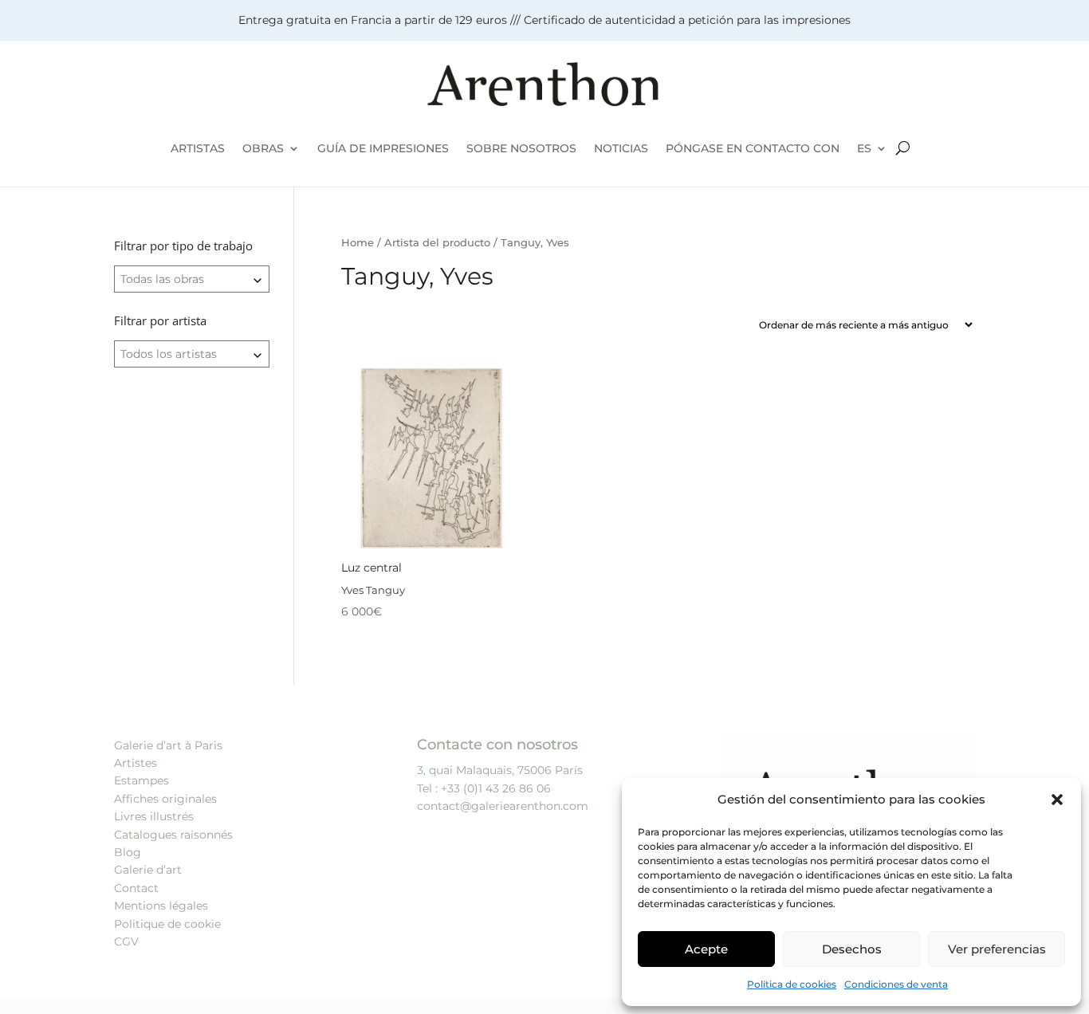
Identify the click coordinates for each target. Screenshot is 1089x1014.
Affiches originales (165, 799)
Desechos (852, 949)
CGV (126, 941)
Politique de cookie (167, 924)
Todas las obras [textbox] (162, 279)
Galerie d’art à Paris (168, 745)
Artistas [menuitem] (198, 148)
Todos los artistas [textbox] (168, 354)
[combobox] (191, 279)
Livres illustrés (154, 816)
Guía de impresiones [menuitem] (383, 148)
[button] (1057, 800)
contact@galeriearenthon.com (502, 806)
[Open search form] (903, 148)
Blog (127, 852)
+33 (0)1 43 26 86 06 (496, 788)
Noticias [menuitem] (621, 148)
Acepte (706, 949)
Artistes (135, 763)
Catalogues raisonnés (173, 834)
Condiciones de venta (896, 984)
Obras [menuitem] (263, 148)
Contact (136, 888)
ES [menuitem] (864, 148)
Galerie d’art (148, 870)
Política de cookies (791, 984)
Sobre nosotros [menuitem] (521, 148)
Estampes (141, 780)
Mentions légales (161, 905)
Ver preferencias (997, 949)
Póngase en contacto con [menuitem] (752, 148)
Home (357, 243)
